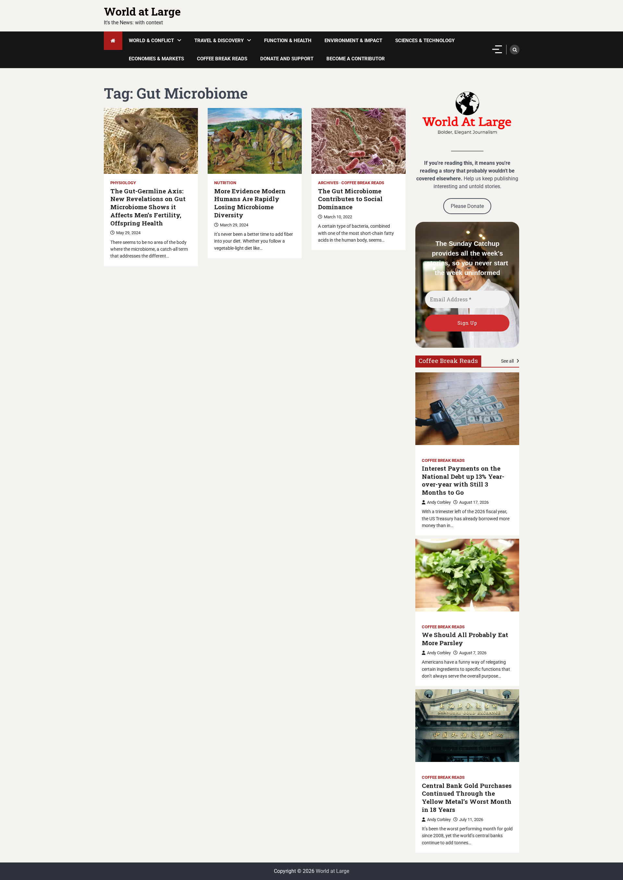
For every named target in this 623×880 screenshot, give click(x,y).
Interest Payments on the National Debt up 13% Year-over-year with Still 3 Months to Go (463, 480)
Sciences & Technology (425, 40)
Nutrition (225, 182)
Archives (328, 182)
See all (508, 361)
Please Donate (467, 206)
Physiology (123, 182)
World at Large (142, 11)
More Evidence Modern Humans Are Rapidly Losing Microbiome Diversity (250, 203)
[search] (514, 49)
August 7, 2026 (472, 652)
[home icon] (113, 40)
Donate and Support (286, 59)
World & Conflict (151, 40)
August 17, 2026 (474, 502)
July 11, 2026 (471, 819)
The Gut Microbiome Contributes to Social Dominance (350, 199)
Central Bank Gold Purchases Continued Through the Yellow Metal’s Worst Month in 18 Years (467, 798)
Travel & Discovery (219, 40)
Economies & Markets (156, 59)
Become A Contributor (355, 59)
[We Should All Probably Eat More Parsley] (467, 575)
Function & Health (288, 40)
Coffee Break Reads (222, 59)
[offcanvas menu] (497, 49)
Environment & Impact (353, 40)
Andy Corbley (439, 502)
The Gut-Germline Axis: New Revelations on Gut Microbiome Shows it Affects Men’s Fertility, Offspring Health (148, 207)
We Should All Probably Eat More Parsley (465, 639)
